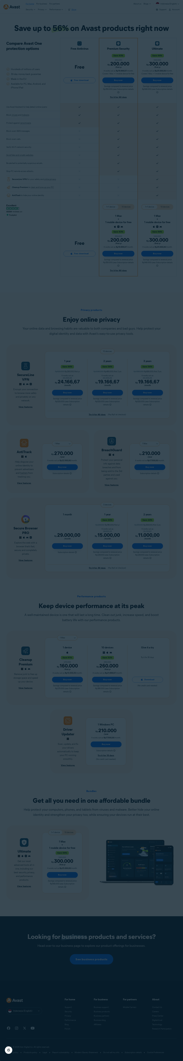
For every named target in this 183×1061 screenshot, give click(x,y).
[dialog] (91, 530)
